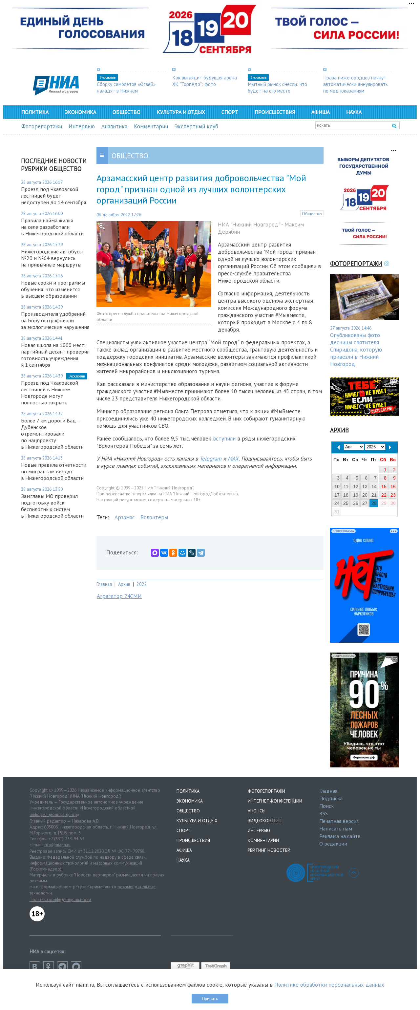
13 (365, 486)
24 (337, 503)
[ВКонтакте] (164, 553)
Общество (126, 112)
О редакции (333, 843)
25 (345, 503)
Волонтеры (154, 517)
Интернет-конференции (275, 801)
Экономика (80, 112)
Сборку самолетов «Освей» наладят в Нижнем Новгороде (126, 90)
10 (337, 486)
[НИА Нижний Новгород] (56, 93)
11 (346, 486)
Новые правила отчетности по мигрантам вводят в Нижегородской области (53, 471)
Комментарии (151, 126)
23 (393, 495)
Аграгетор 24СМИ (119, 596)
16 (393, 486)
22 (384, 495)
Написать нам (335, 828)
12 (355, 486)
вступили (224, 438)
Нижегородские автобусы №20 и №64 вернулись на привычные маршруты (52, 258)
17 (337, 495)
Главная (104, 584)
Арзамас (125, 517)
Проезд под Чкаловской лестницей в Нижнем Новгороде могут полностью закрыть (49, 392)
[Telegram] (201, 553)
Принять (210, 998)
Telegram (210, 458)
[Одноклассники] (173, 553)
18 (345, 495)
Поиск (326, 806)
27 (365, 503)
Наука (354, 112)
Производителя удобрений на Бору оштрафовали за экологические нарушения (55, 320)
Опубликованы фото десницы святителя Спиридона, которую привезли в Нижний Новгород (356, 350)
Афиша (320, 112)
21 (374, 495)
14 (374, 486)
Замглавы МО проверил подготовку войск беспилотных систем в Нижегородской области (52, 506)
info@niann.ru (57, 845)
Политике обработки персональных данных (329, 984)
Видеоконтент (265, 821)
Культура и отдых (181, 112)
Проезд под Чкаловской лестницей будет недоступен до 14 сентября (53, 195)
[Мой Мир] (182, 553)
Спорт (229, 112)
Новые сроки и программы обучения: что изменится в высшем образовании (53, 289)
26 (355, 503)
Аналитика (114, 126)
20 (365, 495)
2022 (141, 584)
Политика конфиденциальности (60, 899)
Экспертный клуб (196, 126)
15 (384, 486)
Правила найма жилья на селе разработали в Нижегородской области (52, 227)
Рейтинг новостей (269, 850)
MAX (233, 458)
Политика (35, 112)
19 (355, 495)
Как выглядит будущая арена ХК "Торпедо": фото (204, 80)
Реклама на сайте (339, 836)
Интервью (82, 126)
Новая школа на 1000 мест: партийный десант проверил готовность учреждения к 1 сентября (55, 355)
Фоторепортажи (41, 126)
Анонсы (256, 811)
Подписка (331, 798)
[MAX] (155, 553)
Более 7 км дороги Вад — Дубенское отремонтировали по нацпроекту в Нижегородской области (52, 433)
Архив (124, 584)
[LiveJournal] (192, 553)
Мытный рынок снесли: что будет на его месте (277, 87)
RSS (323, 813)
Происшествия (275, 112)
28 (374, 503)
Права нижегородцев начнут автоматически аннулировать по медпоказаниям (355, 84)
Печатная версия (339, 821)
